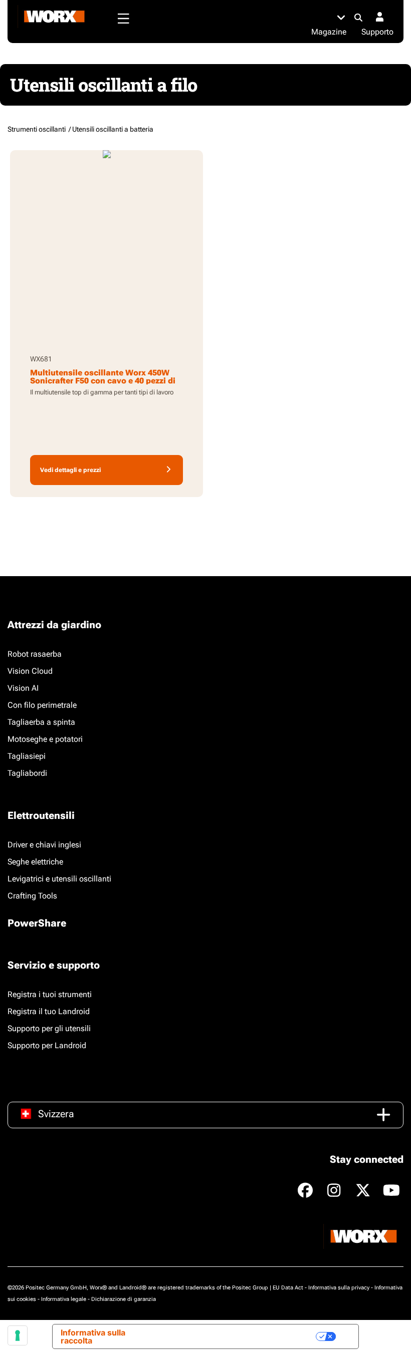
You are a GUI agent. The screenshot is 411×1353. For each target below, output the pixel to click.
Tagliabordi (27, 773)
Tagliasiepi (27, 756)
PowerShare (37, 923)
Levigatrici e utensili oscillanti (59, 878)
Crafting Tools (32, 895)
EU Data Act (288, 1287)
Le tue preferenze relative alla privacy (235, 1336)
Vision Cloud (30, 671)
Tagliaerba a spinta (41, 722)
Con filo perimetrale (42, 705)
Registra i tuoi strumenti (50, 994)
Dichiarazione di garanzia (123, 1299)
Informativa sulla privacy (338, 1287)
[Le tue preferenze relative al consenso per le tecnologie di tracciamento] (17, 1335)
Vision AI (23, 688)
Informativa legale (63, 1299)
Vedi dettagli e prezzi (70, 470)
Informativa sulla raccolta (93, 1336)
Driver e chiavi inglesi (44, 844)
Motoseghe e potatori (45, 739)
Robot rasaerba (35, 654)
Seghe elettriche (35, 861)
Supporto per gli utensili (49, 1028)
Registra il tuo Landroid (49, 1011)
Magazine (328, 32)
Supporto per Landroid (47, 1045)
